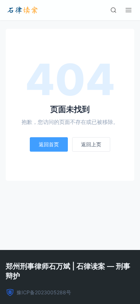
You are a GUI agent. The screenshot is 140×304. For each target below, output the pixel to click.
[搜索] (113, 10)
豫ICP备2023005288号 (44, 292)
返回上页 (91, 144)
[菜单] (128, 10)
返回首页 (49, 144)
